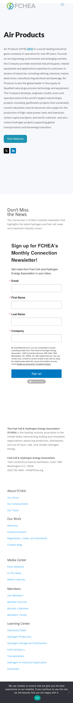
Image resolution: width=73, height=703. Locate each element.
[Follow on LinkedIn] (13, 150)
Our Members (15, 595)
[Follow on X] (6, 150)
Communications (16, 532)
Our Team (13, 510)
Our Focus (13, 497)
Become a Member (18, 608)
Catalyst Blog (14, 544)
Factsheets (13, 668)
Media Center (16, 560)
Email (15, 280)
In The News (14, 573)
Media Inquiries (16, 579)
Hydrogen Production (19, 636)
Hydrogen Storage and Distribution (27, 643)
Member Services (17, 602)
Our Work (14, 519)
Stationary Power (16, 630)
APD (30, 48)
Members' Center (17, 614)
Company (17, 331)
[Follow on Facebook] (10, 480)
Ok (37, 698)
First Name (18, 297)
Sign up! (37, 374)
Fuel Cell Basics (16, 649)
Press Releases (15, 566)
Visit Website (15, 139)
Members (14, 589)
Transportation (15, 656)
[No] (68, 692)
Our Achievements (17, 503)
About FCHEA (16, 491)
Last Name (18, 314)
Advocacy (12, 525)
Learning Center (18, 623)
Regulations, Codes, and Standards (27, 538)
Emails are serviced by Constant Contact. (34, 364)
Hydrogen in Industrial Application (27, 662)
